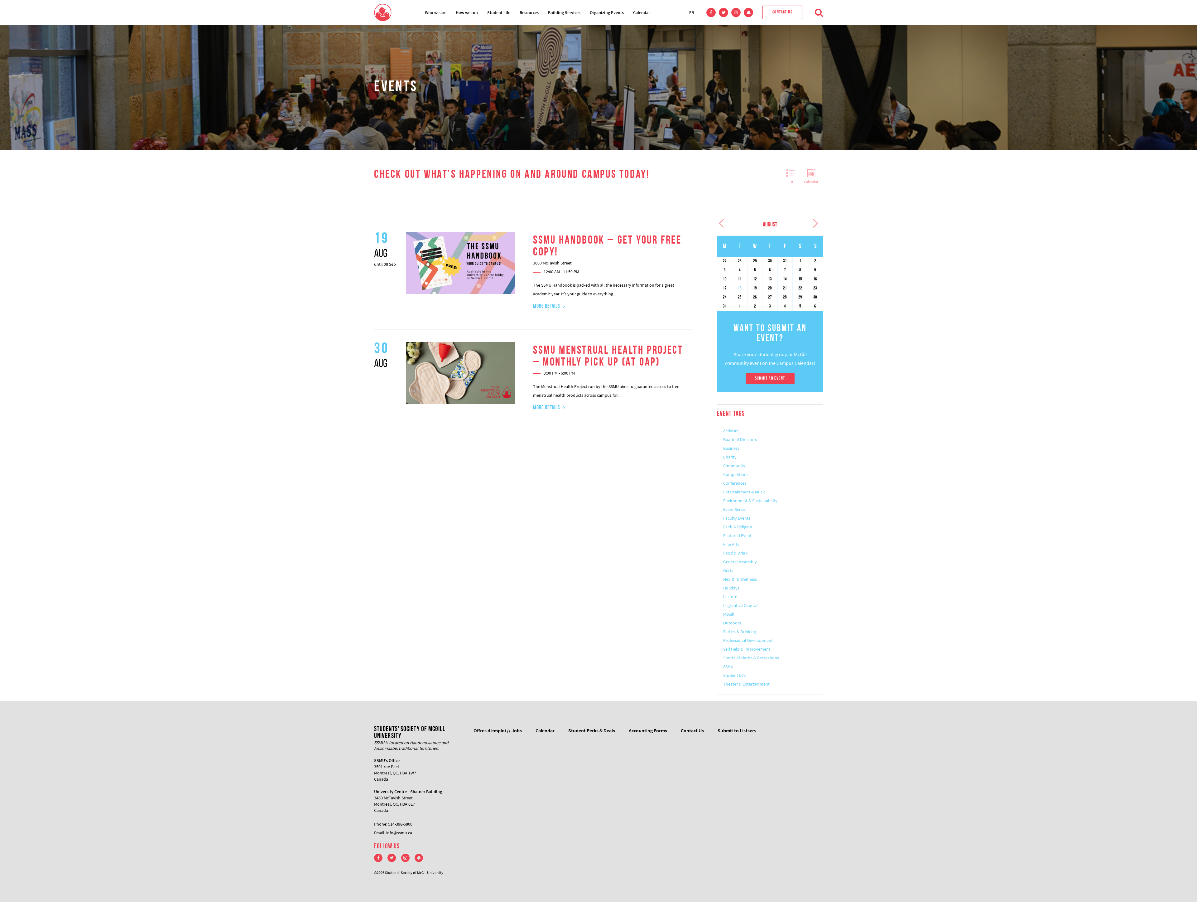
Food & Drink (735, 553)
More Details (546, 306)
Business (731, 448)
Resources (529, 12)
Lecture (730, 596)
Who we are (435, 12)
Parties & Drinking (739, 631)
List (790, 181)
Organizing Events (607, 12)
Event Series (734, 509)
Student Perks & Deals (591, 730)
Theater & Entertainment (746, 684)
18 (740, 288)
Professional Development (748, 640)
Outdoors (732, 623)
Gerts (728, 570)
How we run (467, 12)
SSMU (728, 666)
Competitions (735, 474)
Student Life (498, 12)
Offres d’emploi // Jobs (498, 730)
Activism (731, 431)
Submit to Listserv (737, 730)
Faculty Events (736, 518)
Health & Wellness (740, 579)
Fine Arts (731, 544)
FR (691, 12)
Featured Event (737, 535)
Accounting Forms (648, 730)
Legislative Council (740, 605)
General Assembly (740, 562)
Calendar (641, 12)
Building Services (564, 12)
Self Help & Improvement (746, 649)
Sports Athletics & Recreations (751, 658)
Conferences (734, 483)
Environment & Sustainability (750, 500)
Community (734, 465)
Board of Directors (740, 439)
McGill (728, 614)
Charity (730, 457)
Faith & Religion (737, 527)
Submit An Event (770, 378)
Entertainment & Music (744, 492)
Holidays (731, 588)
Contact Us (782, 12)
